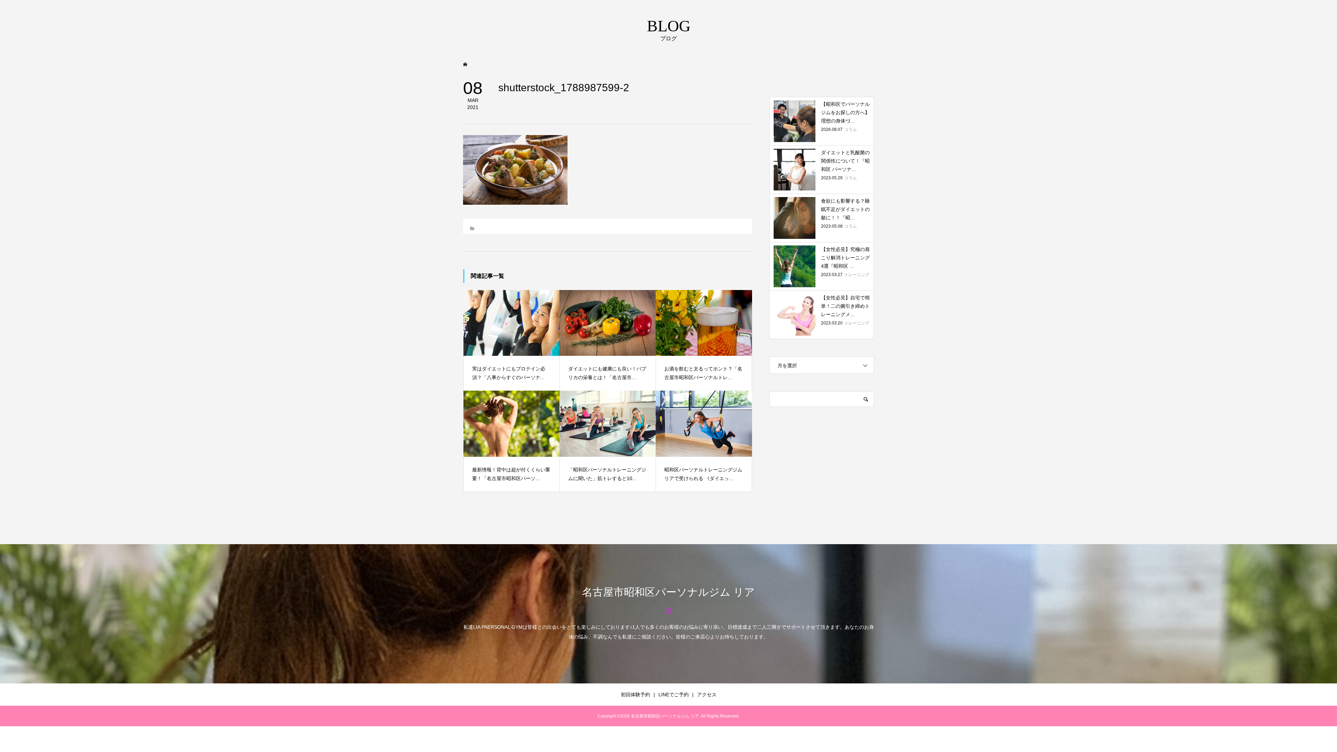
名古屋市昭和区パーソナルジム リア (668, 592)
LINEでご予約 (673, 694)
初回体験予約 (635, 694)
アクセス (707, 694)
